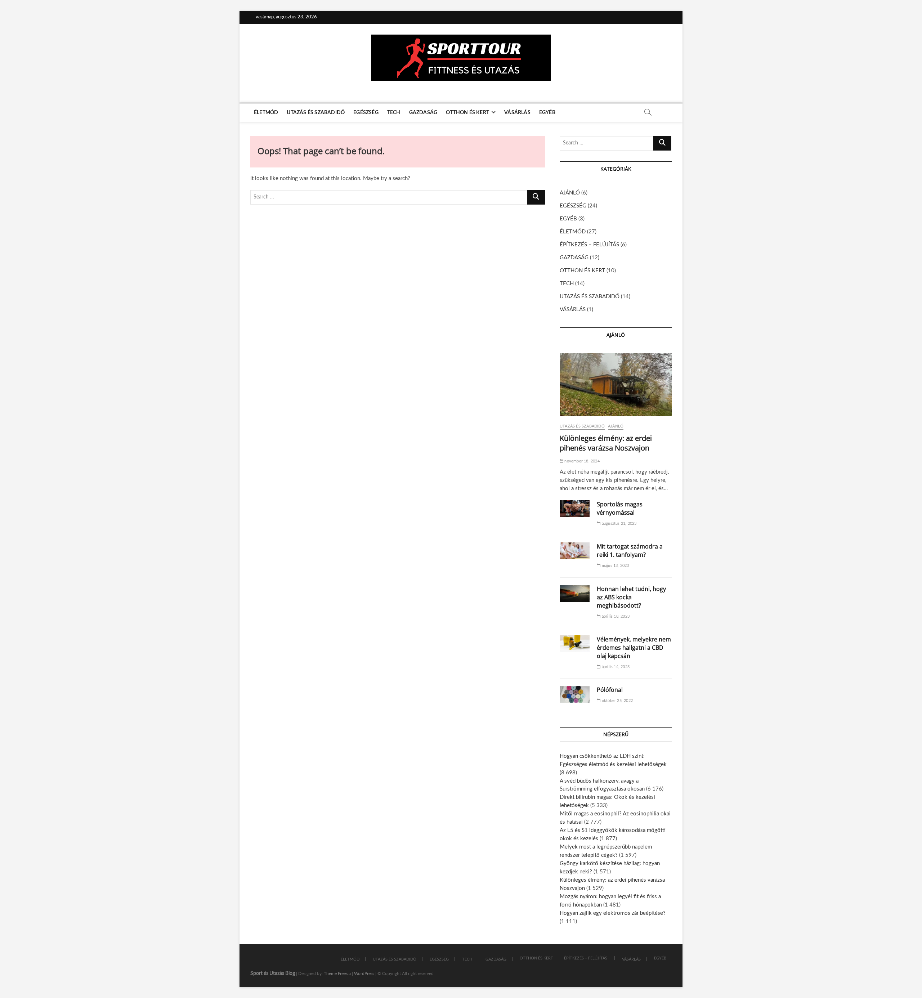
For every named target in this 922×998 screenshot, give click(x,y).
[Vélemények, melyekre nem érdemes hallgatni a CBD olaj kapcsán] (575, 643)
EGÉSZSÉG (366, 112)
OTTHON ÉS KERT (467, 112)
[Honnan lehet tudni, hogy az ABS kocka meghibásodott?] (575, 593)
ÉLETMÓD (266, 112)
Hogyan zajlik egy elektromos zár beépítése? (613, 913)
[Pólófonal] (575, 694)
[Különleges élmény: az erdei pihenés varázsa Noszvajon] (616, 384)
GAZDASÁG (423, 112)
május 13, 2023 (615, 566)
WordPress (364, 973)
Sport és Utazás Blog (272, 973)
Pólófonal (610, 690)
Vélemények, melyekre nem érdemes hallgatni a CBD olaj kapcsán (634, 647)
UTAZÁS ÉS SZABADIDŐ (316, 112)
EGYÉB (547, 112)
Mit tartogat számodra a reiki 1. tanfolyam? (630, 550)
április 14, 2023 (615, 667)
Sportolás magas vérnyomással (620, 508)
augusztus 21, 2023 (618, 523)
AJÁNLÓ (570, 193)
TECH (393, 112)
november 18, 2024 (581, 461)
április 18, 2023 (615, 616)
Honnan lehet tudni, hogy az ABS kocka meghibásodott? (631, 597)
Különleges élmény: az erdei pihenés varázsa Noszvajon (606, 443)
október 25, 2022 (617, 701)
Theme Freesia (337, 973)
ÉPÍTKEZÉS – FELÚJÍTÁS (589, 244)
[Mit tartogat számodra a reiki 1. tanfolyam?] (575, 550)
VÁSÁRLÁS (517, 112)
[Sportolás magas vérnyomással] (575, 508)
